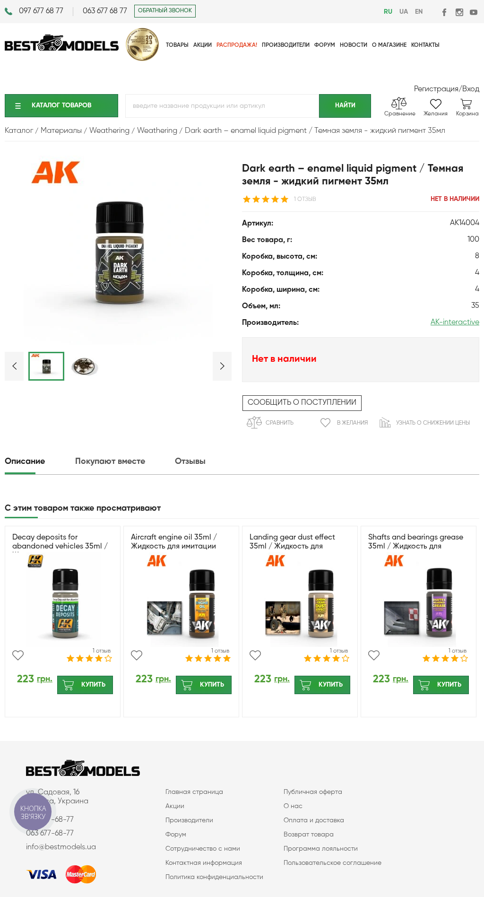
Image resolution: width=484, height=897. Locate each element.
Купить (93, 684)
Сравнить (280, 423)
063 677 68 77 (105, 11)
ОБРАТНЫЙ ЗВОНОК (165, 11)
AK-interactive (455, 322)
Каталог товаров (61, 105)
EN (419, 12)
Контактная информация (203, 863)
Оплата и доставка (314, 820)
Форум (175, 834)
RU (388, 12)
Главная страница (194, 792)
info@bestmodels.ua (61, 847)
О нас (293, 806)
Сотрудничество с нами (202, 848)
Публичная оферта (313, 792)
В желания (352, 423)
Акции (174, 806)
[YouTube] (473, 12)
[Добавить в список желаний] (18, 655)
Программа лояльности (321, 848)
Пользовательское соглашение (332, 863)
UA (403, 12)
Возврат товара (309, 834)
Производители (189, 820)
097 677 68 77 (41, 11)
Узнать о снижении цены (433, 423)
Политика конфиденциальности (214, 877)
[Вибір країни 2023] (142, 59)
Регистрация (436, 89)
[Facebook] (445, 12)
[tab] (39, 461)
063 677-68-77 (50, 833)
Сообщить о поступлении (302, 403)
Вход (470, 89)
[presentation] (39, 461)
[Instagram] (459, 12)
